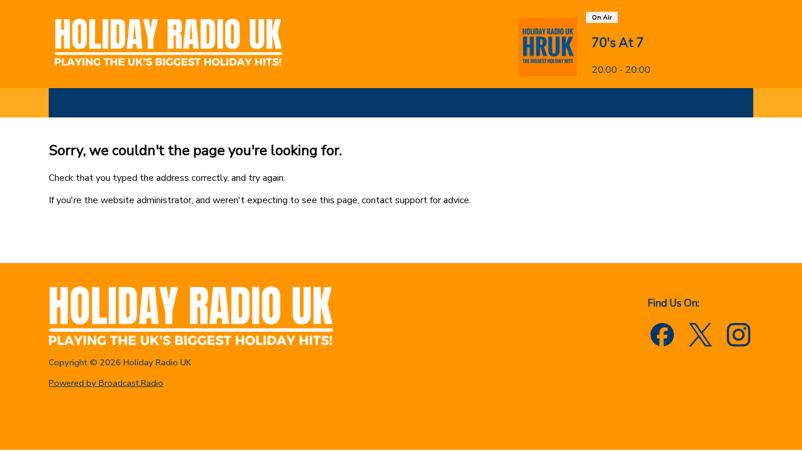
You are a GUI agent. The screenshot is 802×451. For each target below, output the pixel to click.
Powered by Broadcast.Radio (106, 383)
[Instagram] (738, 334)
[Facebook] (662, 334)
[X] (700, 334)
